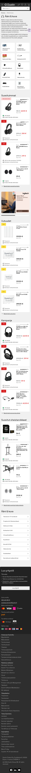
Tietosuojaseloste (6, 650)
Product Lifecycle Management (11, 683)
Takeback (4, 685)
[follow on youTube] (19, 770)
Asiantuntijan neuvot (7, 744)
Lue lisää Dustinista (7, 718)
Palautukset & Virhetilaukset (10, 700)
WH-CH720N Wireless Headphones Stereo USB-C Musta (22, 373)
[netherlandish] (17, 629)
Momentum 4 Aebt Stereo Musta (21, 124)
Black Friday (5, 749)
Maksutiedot (5, 639)
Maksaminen (5, 705)
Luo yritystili (15, 588)
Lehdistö (4, 716)
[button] (19, 5)
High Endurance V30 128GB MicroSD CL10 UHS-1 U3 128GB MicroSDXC (21, 428)
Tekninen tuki (5, 708)
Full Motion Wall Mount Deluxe (22, 468)
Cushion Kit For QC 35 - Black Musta (22, 169)
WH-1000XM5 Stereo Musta (22, 147)
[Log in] (25, 5)
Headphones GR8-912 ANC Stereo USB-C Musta (22, 328)
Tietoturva (4, 680)
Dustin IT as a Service (8, 667)
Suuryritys (4, 739)
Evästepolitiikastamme (8, 652)
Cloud (3, 675)
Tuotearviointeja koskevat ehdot (11, 657)
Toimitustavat (5, 642)
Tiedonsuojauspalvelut (8, 678)
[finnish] (13, 629)
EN (7, 724)
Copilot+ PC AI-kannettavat (9, 751)
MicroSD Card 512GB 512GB (21, 295)
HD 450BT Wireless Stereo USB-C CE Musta (21, 103)
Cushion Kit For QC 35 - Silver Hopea (22, 488)
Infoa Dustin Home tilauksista (10, 711)
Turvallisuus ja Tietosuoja (9, 728)
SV (4, 724)
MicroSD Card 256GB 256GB (21, 272)
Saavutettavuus (6, 660)
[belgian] (21, 629)
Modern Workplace (7, 670)
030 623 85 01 (5, 600)
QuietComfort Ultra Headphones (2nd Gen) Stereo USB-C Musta (22, 350)
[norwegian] (6, 629)
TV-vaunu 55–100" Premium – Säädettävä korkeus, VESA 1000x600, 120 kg (21, 449)
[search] (28, 8)
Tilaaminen (4, 695)
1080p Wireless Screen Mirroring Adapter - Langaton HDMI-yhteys (21, 396)
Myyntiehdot (5, 637)
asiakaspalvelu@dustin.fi (9, 603)
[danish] (10, 629)
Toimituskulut (5, 645)
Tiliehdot (4, 647)
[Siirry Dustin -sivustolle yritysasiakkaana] (10, 5)
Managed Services (7, 665)
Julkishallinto (5, 741)
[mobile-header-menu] (2, 5)
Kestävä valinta (6, 723)
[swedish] (2, 629)
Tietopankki (5, 734)
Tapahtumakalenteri (7, 736)
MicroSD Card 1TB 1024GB (21, 250)
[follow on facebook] (11, 770)
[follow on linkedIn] (15, 770)
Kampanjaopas (6, 655)
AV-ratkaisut (5, 690)
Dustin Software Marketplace (10, 687)
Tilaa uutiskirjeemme (7, 746)
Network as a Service (8, 672)
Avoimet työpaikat (7, 721)
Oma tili (3, 703)
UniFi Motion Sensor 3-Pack (21, 227)
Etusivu (3, 13)
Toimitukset (5, 698)
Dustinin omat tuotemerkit (9, 726)
